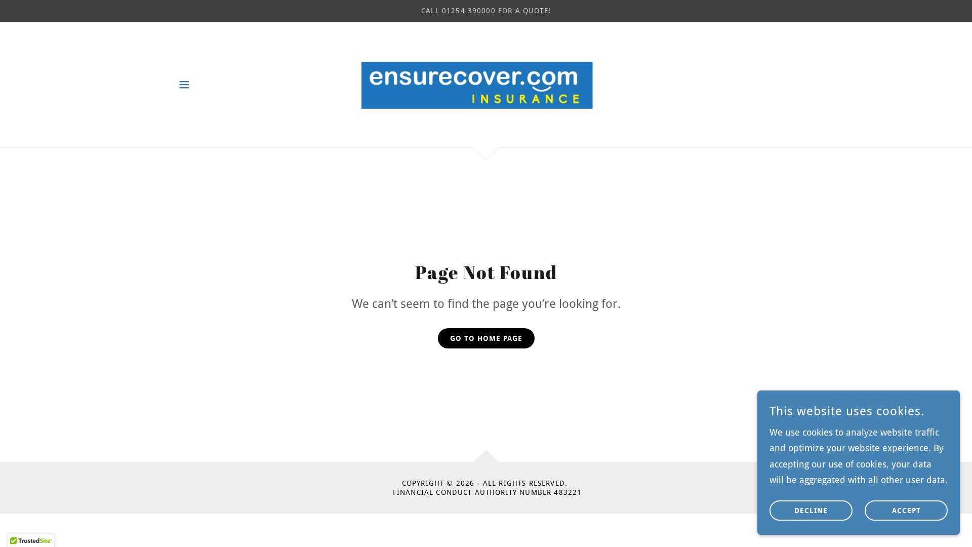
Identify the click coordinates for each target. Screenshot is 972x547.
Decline (811, 510)
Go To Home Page (486, 338)
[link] (486, 83)
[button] (184, 84)
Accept (906, 510)
